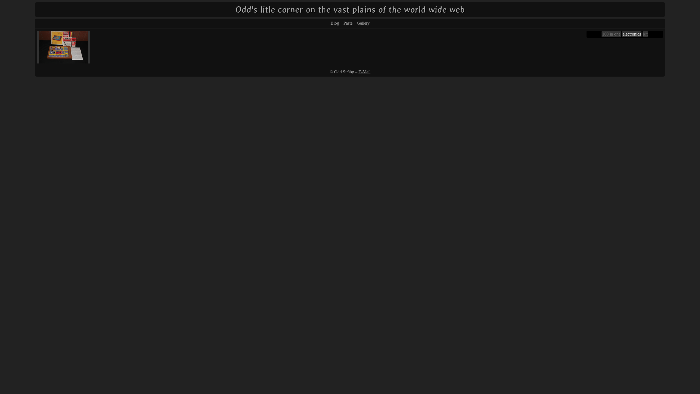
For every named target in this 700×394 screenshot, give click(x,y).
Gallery (363, 23)
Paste (347, 23)
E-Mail (364, 71)
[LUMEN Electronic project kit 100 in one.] (63, 62)
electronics (632, 34)
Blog (335, 23)
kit (645, 34)
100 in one (611, 34)
